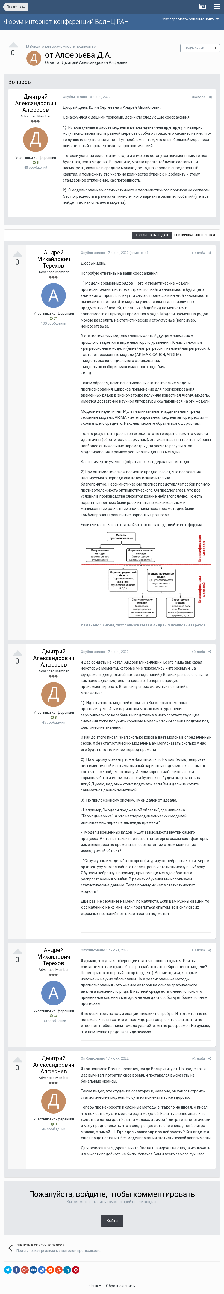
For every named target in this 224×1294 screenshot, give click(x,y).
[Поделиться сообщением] (210, 97)
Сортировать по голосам (194, 235)
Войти (112, 1220)
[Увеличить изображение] (146, 574)
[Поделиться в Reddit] (50, 1270)
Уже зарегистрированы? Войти (189, 19)
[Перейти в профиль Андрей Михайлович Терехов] (53, 295)
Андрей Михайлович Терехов (53, 259)
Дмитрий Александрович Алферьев (95, 62)
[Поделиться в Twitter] (8, 1270)
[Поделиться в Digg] (33, 1270)
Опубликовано (87, 97)
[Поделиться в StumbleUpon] (59, 1270)
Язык (94, 1286)
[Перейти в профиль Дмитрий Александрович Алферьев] (33, 58)
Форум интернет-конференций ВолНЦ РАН (66, 21)
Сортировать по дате (152, 235)
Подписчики (194, 48)
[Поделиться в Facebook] (16, 1270)
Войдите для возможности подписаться (64, 46)
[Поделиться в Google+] (25, 1270)
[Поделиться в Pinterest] (75, 1270)
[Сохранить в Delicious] (42, 1270)
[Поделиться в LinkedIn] (67, 1270)
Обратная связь (120, 1286)
